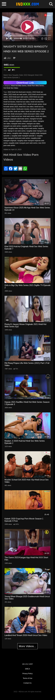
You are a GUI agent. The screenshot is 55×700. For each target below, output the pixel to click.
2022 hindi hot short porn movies (20, 92)
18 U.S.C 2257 (27, 664)
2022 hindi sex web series (17, 94)
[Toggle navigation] (4, 4)
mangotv (6, 119)
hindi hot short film (37, 102)
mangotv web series (18, 124)
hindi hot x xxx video (26, 107)
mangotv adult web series (19, 119)
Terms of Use (27, 678)
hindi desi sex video (35, 99)
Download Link (25, 82)
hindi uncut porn (17, 114)
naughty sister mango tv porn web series (22, 128)
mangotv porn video (29, 121)
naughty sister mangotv (20, 133)
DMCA (27, 669)
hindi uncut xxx (16, 116)
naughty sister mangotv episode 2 (23, 136)
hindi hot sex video (23, 102)
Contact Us (27, 683)
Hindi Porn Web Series (35, 86)
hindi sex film (8, 111)
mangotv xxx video (33, 124)
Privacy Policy (27, 674)
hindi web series (29, 116)
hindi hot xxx (39, 107)
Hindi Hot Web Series (19, 86)
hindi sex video (19, 111)
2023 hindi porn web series (18, 97)
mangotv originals (15, 121)
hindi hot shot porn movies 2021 (15, 104)
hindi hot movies (9, 102)
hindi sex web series (32, 111)
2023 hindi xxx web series (18, 99)
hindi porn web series (38, 109)
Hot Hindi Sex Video (10, 88)
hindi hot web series (35, 104)
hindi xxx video (41, 116)
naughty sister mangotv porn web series (23, 143)
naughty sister (27, 126)
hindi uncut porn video (31, 114)
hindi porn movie (9, 109)
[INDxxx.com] (27, 4)
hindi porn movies (22, 109)
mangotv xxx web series (12, 126)
